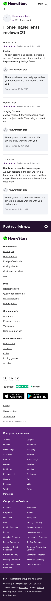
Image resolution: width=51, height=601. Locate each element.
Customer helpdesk (13, 271)
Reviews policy (11, 298)
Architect (31, 512)
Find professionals (12, 261)
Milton (29, 484)
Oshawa (6, 464)
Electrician (31, 507)
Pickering (7, 484)
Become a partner (12, 331)
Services (7, 348)
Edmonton (31, 444)
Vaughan (30, 469)
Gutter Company (10, 554)
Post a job (8, 251)
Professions (9, 343)
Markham (31, 464)
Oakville (6, 479)
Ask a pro (8, 276)
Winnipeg (31, 449)
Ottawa (6, 444)
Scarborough (32, 459)
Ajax (28, 479)
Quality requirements (14, 293)
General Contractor (35, 527)
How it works (10, 256)
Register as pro (11, 288)
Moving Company (34, 522)
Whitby (6, 489)
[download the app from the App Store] (13, 396)
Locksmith (7, 517)
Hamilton (30, 454)
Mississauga (8, 449)
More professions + (35, 564)
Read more (8, 181)
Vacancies (8, 326)
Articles (7, 363)
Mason (6, 522)
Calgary (30, 439)
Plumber (7, 507)
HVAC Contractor (34, 532)
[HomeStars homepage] (17, 4)
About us (8, 316)
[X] (17, 378)
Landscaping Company (37, 537)
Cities (6, 353)
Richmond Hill (9, 474)
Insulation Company (35, 559)
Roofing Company (35, 542)
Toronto (6, 439)
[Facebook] (5, 378)
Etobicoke (7, 469)
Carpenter (7, 512)
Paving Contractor (11, 542)
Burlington (31, 474)
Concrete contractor (36, 554)
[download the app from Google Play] (37, 396)
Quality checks (10, 266)
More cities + (9, 494)
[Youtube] (11, 378)
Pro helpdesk (10, 303)
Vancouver (8, 454)
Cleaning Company (11, 537)
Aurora (30, 489)
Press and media (11, 321)
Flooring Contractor (11, 559)
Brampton (7, 459)
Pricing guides (10, 358)
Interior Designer (10, 527)
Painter (6, 532)
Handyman (31, 517)
